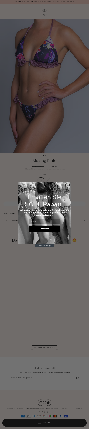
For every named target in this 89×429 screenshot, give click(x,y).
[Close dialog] (67, 185)
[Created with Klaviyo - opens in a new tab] (44, 245)
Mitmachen (44, 228)
